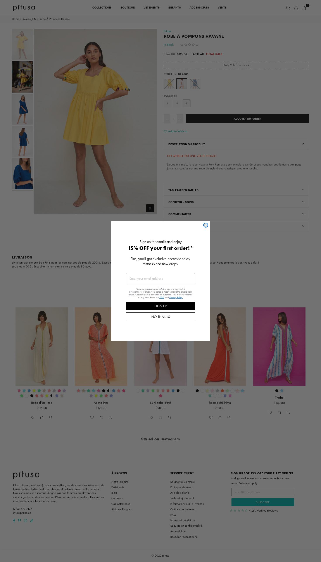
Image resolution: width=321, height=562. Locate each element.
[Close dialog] (206, 225)
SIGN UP (160, 306)
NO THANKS (160, 316)
